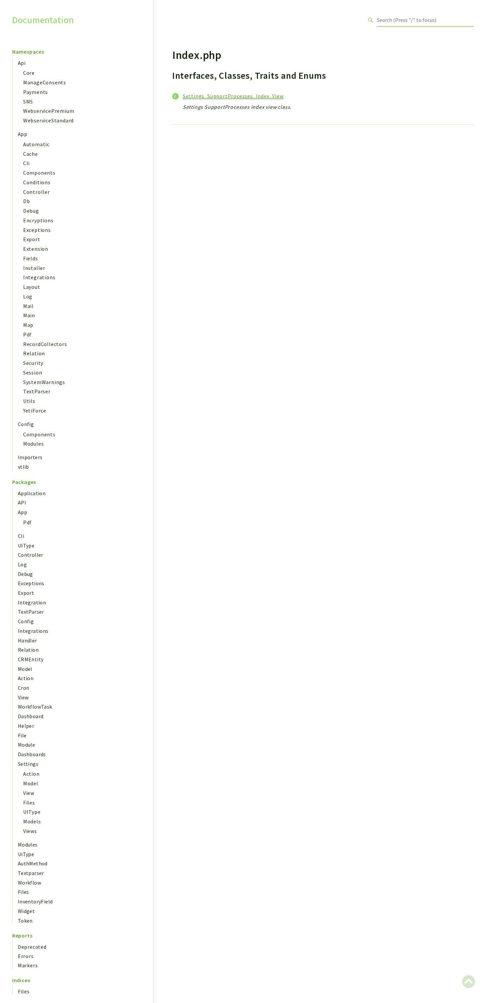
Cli (26, 163)
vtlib (23, 466)
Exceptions (37, 230)
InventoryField (35, 901)
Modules (33, 443)
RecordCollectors (45, 344)
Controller (36, 192)
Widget (26, 911)
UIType (26, 545)
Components (39, 172)
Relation (34, 353)
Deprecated (32, 946)
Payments (35, 92)
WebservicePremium (48, 111)
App (22, 134)
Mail (28, 306)
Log (27, 296)
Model (25, 669)
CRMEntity (31, 659)
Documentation (43, 20)
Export (31, 239)
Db (26, 201)
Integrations (39, 277)
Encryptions (38, 220)
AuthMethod (33, 863)
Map (28, 325)
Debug (31, 210)
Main (29, 315)
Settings (28, 764)
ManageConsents (44, 82)
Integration (32, 602)
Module (26, 744)
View (23, 697)
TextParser (37, 391)
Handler (27, 640)
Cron (23, 687)
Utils (29, 401)
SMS (28, 101)
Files (29, 802)
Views (30, 831)
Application (32, 493)
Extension (35, 248)
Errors (26, 956)
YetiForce (34, 410)
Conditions (37, 182)
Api (21, 63)
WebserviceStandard (48, 120)
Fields (30, 258)
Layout (31, 286)
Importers (30, 457)
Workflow (29, 882)
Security (33, 363)
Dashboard (31, 716)
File (22, 735)
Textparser (31, 873)
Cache (30, 154)
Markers (28, 965)
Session (32, 372)
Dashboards (32, 754)
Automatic (36, 144)
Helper (26, 725)
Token (25, 920)
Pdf (27, 334)
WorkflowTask (35, 706)
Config (26, 424)
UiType (26, 854)
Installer (34, 268)
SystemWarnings (44, 382)
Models (32, 821)
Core (29, 72)
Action (25, 678)
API (22, 502)
